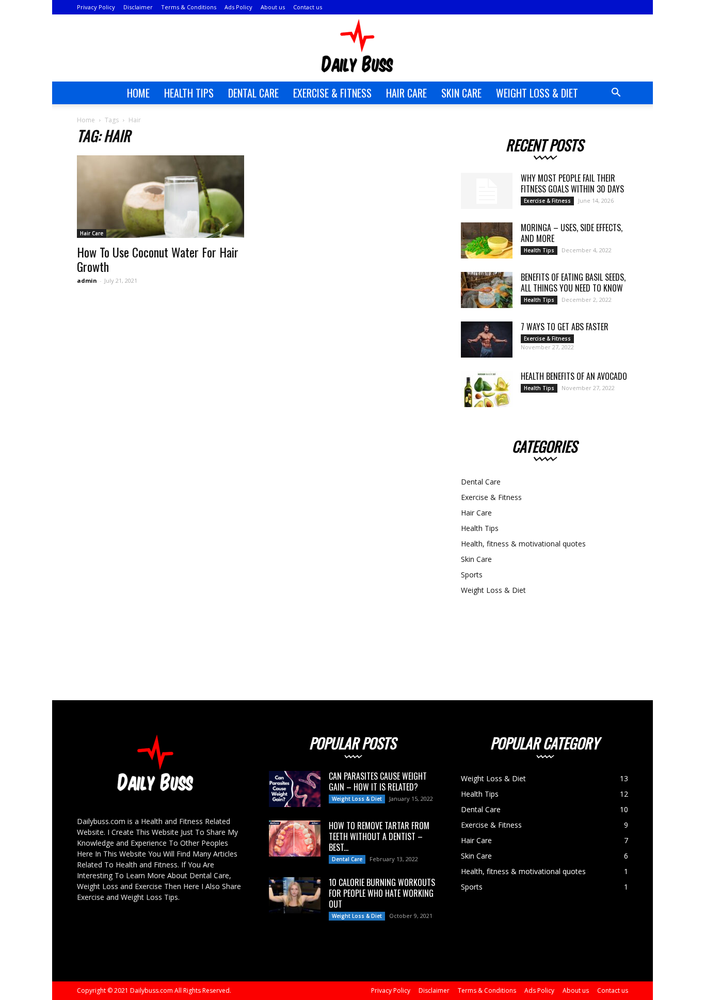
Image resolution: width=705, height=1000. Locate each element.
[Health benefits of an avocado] (486, 389)
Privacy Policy (96, 7)
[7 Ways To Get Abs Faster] (486, 339)
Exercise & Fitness (332, 93)
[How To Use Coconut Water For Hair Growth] (160, 196)
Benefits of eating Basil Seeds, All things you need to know (573, 282)
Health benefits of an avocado (574, 376)
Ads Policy (238, 7)
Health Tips (189, 93)
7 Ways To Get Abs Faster (564, 326)
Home (138, 93)
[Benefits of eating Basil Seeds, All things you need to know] (486, 290)
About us (273, 7)
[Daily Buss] (352, 48)
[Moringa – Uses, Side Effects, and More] (486, 240)
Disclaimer (138, 7)
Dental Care (253, 93)
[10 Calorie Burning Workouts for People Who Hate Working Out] (295, 895)
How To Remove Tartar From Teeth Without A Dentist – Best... (379, 836)
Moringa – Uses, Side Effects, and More (571, 233)
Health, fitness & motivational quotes (523, 544)
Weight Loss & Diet (537, 93)
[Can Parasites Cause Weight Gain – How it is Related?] (295, 789)
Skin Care (461, 93)
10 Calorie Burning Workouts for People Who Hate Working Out (382, 893)
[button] (615, 94)
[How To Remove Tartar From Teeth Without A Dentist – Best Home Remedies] (295, 838)
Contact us (307, 7)
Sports (472, 574)
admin (87, 280)
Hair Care (406, 93)
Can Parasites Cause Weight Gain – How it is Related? (378, 781)
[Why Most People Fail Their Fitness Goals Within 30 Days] (486, 191)
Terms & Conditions (188, 7)
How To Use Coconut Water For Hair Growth (157, 259)
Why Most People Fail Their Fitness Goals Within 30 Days (572, 183)
